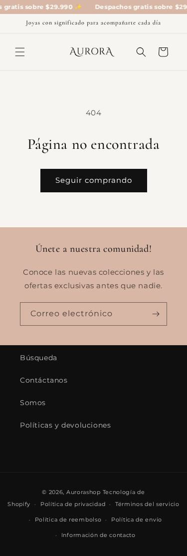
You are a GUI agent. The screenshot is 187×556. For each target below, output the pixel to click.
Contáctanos (44, 380)
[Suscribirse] (156, 314)
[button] (20, 52)
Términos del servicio (147, 504)
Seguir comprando (93, 180)
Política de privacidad (72, 504)
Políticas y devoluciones (65, 425)
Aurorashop (83, 492)
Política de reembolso (68, 519)
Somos (33, 402)
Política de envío (136, 519)
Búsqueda (38, 357)
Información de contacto (98, 535)
